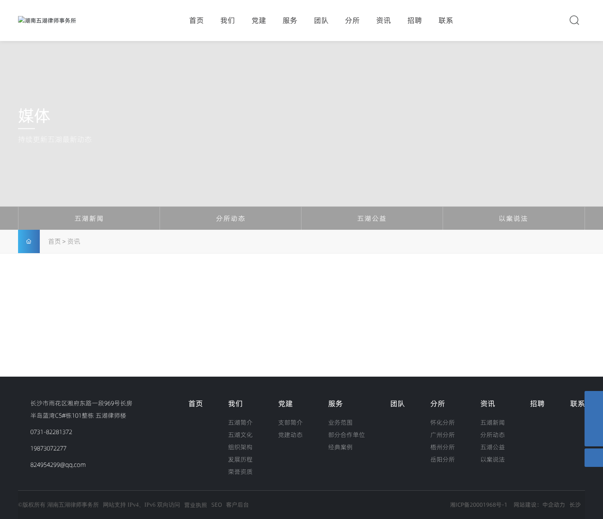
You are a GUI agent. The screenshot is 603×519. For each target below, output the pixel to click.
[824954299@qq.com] (594, 418)
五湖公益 (372, 218)
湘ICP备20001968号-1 (478, 505)
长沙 (575, 505)
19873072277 (48, 448)
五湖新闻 (89, 218)
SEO (216, 505)
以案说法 (513, 218)
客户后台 (237, 505)
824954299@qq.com (58, 464)
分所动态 (231, 218)
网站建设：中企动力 (539, 505)
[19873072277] (594, 400)
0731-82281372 (51, 432)
